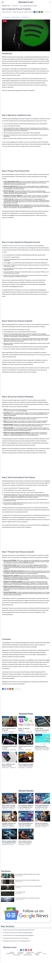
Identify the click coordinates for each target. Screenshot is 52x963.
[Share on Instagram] (8, 689)
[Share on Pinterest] (39, 12)
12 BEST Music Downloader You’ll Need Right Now (42, 730)
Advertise (28, 953)
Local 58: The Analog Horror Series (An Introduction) (27, 898)
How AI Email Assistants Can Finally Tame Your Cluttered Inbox (42, 807)
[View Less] (49, 12)
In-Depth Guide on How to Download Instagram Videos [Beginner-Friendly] (18, 935)
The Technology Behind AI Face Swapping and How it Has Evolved (25, 807)
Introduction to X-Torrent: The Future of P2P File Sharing (28, 886)
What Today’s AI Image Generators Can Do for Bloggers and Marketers (9, 807)
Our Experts (21, 952)
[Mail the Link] (47, 12)
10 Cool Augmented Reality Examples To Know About (27, 874)
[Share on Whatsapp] (42, 12)
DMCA (37, 954)
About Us (12, 952)
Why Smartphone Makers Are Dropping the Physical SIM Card (9, 842)
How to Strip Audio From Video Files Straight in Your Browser (25, 825)
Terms (44, 953)
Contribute (20, 953)
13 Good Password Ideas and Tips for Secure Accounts (16, 938)
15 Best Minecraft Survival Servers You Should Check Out (16, 940)
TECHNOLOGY (25, 17)
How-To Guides (6, 17)
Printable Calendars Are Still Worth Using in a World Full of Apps (9, 825)
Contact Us (37, 953)
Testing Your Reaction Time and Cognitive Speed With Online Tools (42, 825)
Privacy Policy (16, 954)
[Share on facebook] (35, 12)
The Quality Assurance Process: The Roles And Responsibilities (17, 932)
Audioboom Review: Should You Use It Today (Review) (42, 748)
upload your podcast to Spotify (17, 245)
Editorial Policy (30, 952)
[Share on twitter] (37, 12)
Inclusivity (39, 952)
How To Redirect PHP (20, 892)
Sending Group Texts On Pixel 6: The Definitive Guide (27, 880)
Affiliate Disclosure (27, 954)
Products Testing (10, 953)
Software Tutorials (15, 17)
